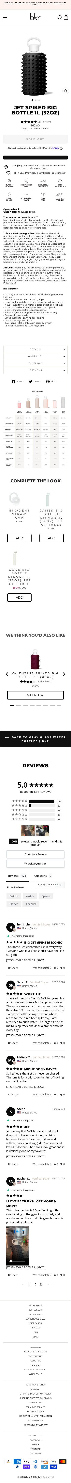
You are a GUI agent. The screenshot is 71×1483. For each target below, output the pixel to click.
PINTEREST (35, 1453)
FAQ (36, 1332)
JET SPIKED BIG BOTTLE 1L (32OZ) (25, 960)
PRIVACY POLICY (35, 1411)
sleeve (13, 904)
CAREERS (35, 1365)
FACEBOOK (35, 1440)
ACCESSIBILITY (35, 1420)
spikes (46, 896)
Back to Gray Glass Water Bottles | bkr (38, 739)
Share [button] (14, 968)
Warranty (35, 356)
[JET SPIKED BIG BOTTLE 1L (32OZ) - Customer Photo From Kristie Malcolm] (42, 830)
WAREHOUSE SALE (35, 1319)
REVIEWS (35, 1327)
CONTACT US (35, 1356)
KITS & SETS (35, 1314)
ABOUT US (35, 1360)
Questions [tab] (40, 875)
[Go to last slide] (7, 674)
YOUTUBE (36, 1449)
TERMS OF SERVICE (35, 1407)
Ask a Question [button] (37, 863)
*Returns (35, 370)
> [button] (49, 1284)
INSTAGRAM (35, 1435)
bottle (13, 896)
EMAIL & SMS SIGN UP (35, 1351)
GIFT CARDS (36, 1323)
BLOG (35, 1337)
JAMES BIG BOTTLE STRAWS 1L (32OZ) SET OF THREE (51, 517)
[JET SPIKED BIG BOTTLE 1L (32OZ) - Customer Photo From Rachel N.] (28, 830)
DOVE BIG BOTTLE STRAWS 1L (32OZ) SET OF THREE (19, 577)
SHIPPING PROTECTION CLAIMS (35, 1398)
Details (35, 349)
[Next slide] (64, 674)
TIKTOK (35, 1444)
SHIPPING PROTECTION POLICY (35, 1394)
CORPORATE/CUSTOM (35, 1369)
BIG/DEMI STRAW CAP (19, 514)
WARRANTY (35, 1402)
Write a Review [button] (37, 854)
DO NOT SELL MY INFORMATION (35, 1416)
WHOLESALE (35, 1374)
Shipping (25, 128)
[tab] (12, 705)
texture (30, 904)
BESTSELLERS (35, 1310)
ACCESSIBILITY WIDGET (36, 1425)
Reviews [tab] (13, 875)
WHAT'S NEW (35, 1305)
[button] (56, 968)
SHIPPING (35, 1389)
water (30, 896)
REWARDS (35, 1347)
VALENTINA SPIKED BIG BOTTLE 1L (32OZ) (35, 675)
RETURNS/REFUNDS (35, 1384)
